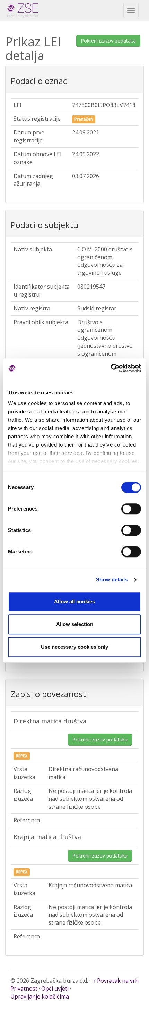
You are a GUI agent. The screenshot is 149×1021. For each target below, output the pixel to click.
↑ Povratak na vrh (116, 980)
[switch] (131, 508)
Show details (112, 579)
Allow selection (74, 624)
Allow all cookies (74, 602)
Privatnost (23, 988)
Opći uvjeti (55, 988)
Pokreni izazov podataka (108, 40)
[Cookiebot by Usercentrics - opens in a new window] (110, 368)
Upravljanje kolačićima (39, 996)
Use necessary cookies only (74, 647)
